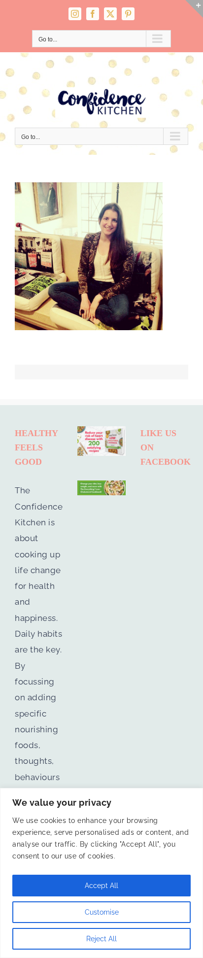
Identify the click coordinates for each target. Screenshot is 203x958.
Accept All (101, 886)
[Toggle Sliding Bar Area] (194, 9)
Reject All (101, 939)
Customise (102, 912)
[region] (101, 873)
